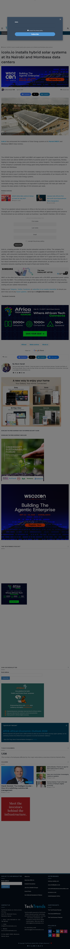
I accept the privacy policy (36, 30)
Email (16, 22)
